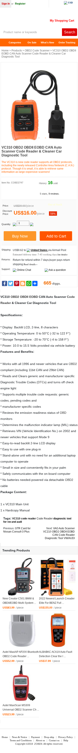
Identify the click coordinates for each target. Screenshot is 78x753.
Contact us (54, 740)
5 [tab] (52, 138)
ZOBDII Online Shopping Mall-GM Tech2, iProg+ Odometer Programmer (34, 19)
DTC (41, 382)
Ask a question (57, 269)
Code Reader (45, 518)
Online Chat (24, 269)
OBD (63, 412)
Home (5, 43)
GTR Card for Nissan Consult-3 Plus (17, 530)
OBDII (24, 296)
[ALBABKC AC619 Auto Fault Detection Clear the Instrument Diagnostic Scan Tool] (58, 630)
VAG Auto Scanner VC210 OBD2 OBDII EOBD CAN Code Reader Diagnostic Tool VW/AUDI (59, 533)
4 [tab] (45, 138)
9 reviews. (54, 193)
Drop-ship (49, 737)
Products (16, 50)
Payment (35, 737)
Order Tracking (66, 42)
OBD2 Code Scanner (37, 50)
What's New (47, 42)
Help (65, 740)
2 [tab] (32, 138)
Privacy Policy (65, 737)
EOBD (33, 296)
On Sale (32, 42)
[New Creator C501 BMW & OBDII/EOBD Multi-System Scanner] (22, 576)
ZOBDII (38, 744)
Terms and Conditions (21, 740)
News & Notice (19, 737)
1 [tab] (26, 138)
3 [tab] (39, 138)
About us (40, 740)
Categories (15, 42)
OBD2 (15, 296)
